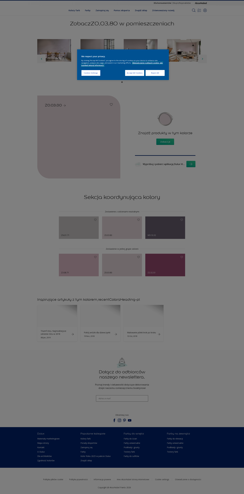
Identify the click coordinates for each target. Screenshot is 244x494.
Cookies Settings (91, 73)
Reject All (155, 73)
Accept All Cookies (134, 73)
